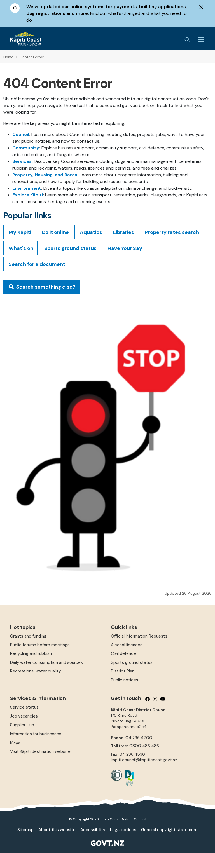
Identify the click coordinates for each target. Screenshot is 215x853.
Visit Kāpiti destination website (40, 751)
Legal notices (123, 830)
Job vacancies (24, 716)
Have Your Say (125, 248)
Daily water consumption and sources (46, 662)
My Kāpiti (20, 232)
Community (25, 148)
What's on (21, 248)
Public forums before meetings (40, 645)
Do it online (55, 232)
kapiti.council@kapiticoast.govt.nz (144, 760)
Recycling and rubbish (31, 653)
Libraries (123, 232)
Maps (15, 742)
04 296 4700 (138, 737)
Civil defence (123, 653)
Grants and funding (28, 636)
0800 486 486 (144, 746)
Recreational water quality (35, 671)
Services (22, 161)
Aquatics (91, 232)
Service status (24, 707)
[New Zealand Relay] (128, 778)
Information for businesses (35, 734)
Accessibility (92, 830)
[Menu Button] (201, 39)
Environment (26, 188)
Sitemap (25, 830)
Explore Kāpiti (27, 195)
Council (20, 134)
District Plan (122, 671)
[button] (41, 287)
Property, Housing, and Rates (44, 175)
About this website (57, 830)
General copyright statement (169, 830)
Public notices (124, 680)
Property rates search (172, 232)
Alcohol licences (126, 645)
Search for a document (37, 264)
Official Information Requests (139, 636)
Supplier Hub (22, 725)
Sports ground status (70, 248)
